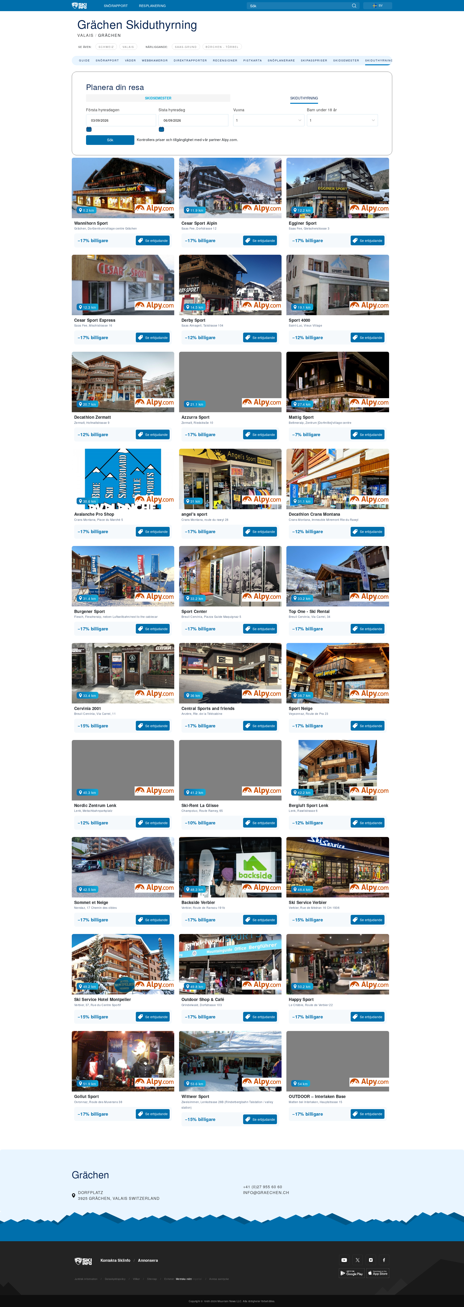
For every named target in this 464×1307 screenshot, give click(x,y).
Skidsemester (346, 60)
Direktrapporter (190, 60)
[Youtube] (344, 1260)
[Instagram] (371, 1260)
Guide (84, 60)
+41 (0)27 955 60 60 (262, 1186)
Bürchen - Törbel (222, 47)
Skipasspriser (314, 60)
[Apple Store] (377, 1272)
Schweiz (106, 47)
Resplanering (152, 5)
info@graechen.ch (266, 1192)
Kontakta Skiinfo (115, 1260)
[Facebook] (384, 1260)
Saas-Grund (186, 47)
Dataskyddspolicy (115, 1279)
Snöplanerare (281, 60)
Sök (110, 139)
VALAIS (85, 35)
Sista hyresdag (172, 109)
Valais (128, 47)
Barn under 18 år (322, 109)
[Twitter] (357, 1260)
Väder (130, 60)
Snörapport (116, 5)
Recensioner (225, 60)
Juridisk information (86, 1279)
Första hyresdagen (102, 109)
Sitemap (152, 1279)
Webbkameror (155, 60)
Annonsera (148, 1260)
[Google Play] (352, 1272)
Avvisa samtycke (219, 1279)
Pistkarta (252, 60)
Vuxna (239, 109)
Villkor (136, 1279)
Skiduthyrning (379, 60)
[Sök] (354, 5)
